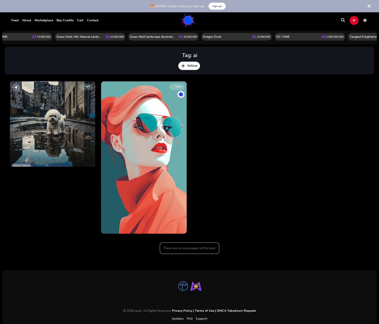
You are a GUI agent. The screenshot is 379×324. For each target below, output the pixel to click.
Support (201, 319)
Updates (178, 319)
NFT (88, 86)
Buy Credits (65, 20)
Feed (15, 20)
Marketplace (44, 20)
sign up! (217, 6)
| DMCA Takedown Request (235, 311)
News (178, 86)
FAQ (190, 319)
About (26, 20)
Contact (92, 20)
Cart (80, 20)
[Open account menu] (365, 20)
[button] (354, 20)
